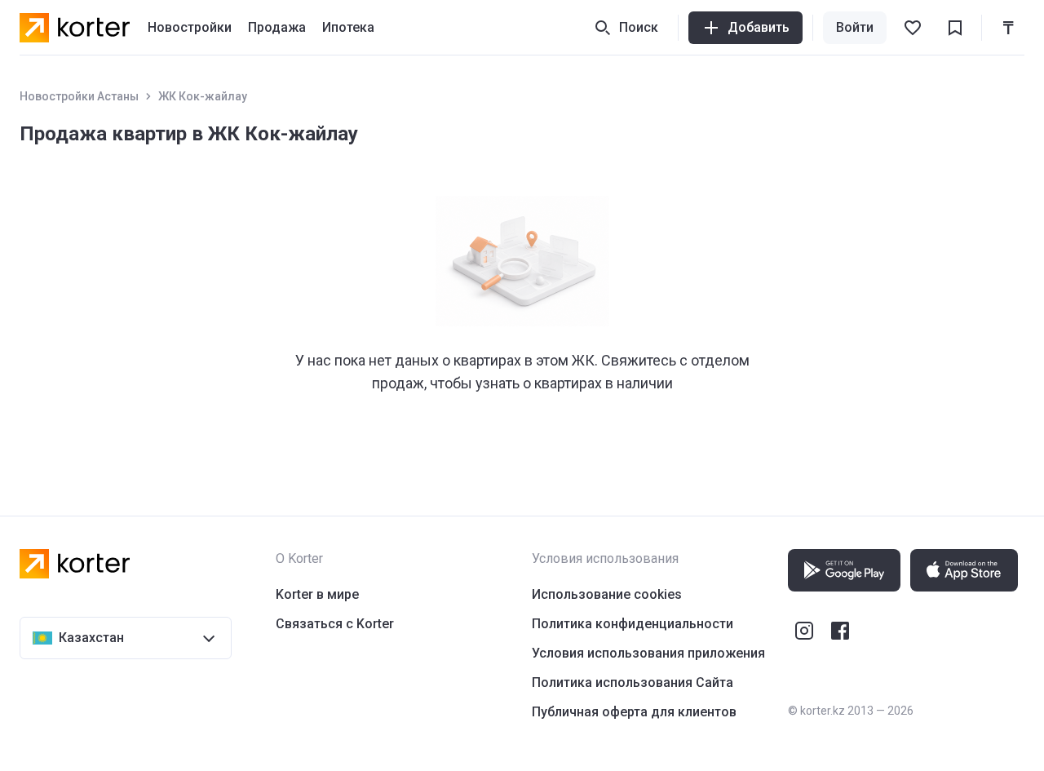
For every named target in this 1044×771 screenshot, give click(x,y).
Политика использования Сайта (632, 682)
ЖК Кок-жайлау (202, 96)
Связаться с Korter (335, 623)
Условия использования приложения (648, 653)
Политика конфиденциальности (632, 623)
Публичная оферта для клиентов (634, 712)
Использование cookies (607, 594)
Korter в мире (317, 594)
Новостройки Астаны (79, 96)
